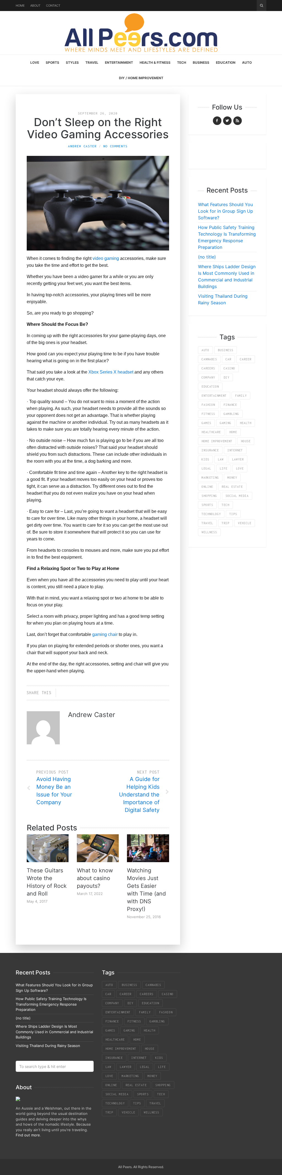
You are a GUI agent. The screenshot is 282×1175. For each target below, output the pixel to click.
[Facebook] (217, 120)
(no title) (207, 257)
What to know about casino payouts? (95, 878)
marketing (210, 477)
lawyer (238, 459)
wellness (209, 532)
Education (225, 62)
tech (225, 505)
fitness (208, 413)
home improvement (217, 441)
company (208, 377)
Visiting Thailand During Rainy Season (48, 1045)
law (221, 459)
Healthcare (211, 432)
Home (20, 5)
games (206, 423)
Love (34, 62)
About (35, 5)
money (232, 477)
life (223, 468)
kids (205, 459)
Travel (91, 62)
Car (228, 359)
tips (233, 514)
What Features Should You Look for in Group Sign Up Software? (225, 211)
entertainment (214, 395)
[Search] (261, 5)
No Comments (115, 146)
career (245, 359)
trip (225, 523)
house (246, 441)
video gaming (106, 258)
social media (237, 495)
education (210, 386)
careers (208, 368)
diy (226, 377)
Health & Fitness (155, 62)
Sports (52, 62)
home (233, 432)
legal (206, 468)
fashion (208, 404)
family (241, 395)
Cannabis (209, 359)
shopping (209, 495)
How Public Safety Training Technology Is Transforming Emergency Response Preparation (51, 1004)
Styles (72, 62)
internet (235, 450)
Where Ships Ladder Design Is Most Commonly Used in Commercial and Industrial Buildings (54, 1031)
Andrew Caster (82, 146)
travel (207, 523)
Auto (247, 62)
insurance (210, 450)
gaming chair (105, 634)
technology (211, 514)
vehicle (244, 523)
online (207, 486)
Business (201, 62)
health (245, 423)
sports (207, 505)
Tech (181, 62)
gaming (225, 423)
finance (230, 404)
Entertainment (119, 62)
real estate (232, 486)
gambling (231, 413)
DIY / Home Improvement (141, 78)
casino (229, 368)
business (225, 350)
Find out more (28, 1135)
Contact (53, 5)
